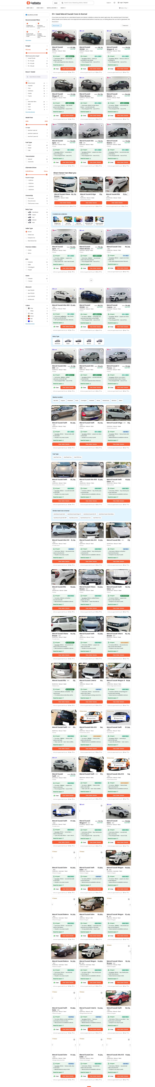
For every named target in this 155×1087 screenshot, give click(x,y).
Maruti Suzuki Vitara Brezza (85, 95)
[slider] (26, 53)
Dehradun (114, 388)
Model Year (29, 117)
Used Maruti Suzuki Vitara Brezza (106, 502)
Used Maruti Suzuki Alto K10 (89, 502)
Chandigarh (31, 267)
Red (31, 318)
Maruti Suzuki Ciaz (57, 48)
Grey (31, 308)
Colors (28, 305)
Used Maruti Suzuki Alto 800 (60, 506)
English (108, 2)
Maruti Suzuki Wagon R (112, 48)
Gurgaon (63, 388)
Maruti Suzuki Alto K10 (87, 142)
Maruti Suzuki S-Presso (113, 355)
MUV (33, 222)
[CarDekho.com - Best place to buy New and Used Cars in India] (34, 3)
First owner (31, 198)
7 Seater (30, 281)
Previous (52, 37)
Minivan (34, 220)
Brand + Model (30, 72)
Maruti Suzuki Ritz (113, 195)
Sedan (34, 214)
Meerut (120, 388)
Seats (27, 275)
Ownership (29, 195)
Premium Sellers (31, 247)
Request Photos (92, 706)
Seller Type (29, 228)
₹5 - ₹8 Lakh (31, 66)
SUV (33, 217)
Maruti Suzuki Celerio (112, 294)
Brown (32, 316)
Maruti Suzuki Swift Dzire (114, 469)
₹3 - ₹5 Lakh (31, 63)
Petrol (29, 145)
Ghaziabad (70, 388)
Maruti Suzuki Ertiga (88, 195)
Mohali (98, 388)
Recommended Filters (33, 20)
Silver (31, 313)
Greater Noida (106, 388)
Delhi (29, 264)
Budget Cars (57, 223)
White (31, 310)
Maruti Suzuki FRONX (85, 48)
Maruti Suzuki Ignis (57, 142)
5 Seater (30, 278)
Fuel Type (29, 142)
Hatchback (35, 212)
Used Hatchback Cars (85, 506)
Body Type (29, 209)
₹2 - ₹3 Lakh (31, 60)
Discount (28, 287)
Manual (30, 159)
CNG (29, 150)
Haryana (30, 262)
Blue (31, 321)
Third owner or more (33, 203)
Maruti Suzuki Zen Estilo (86, 1044)
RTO (27, 259)
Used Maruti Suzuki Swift (59, 502)
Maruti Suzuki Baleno (112, 95)
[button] (63, 60)
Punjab (30, 269)
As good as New (99, 223)
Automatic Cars (89, 223)
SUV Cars (68, 223)
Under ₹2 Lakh (31, 58)
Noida (76, 388)
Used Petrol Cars (97, 506)
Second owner (32, 201)
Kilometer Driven (31, 167)
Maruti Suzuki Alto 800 (61, 294)
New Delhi (56, 388)
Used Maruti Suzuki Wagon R (74, 502)
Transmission (30, 156)
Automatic (31, 161)
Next (75, 37)
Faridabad (91, 388)
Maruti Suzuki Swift (59, 412)
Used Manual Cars (73, 506)
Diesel (29, 147)
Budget (28, 46)
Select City (124, 8)
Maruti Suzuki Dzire (112, 810)
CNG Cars (78, 223)
